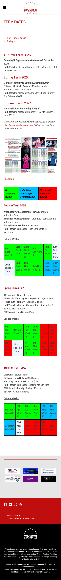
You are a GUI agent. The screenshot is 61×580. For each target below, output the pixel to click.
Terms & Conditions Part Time (21, 518)
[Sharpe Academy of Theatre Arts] (30, 8)
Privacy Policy (13, 515)
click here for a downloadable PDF (21, 125)
